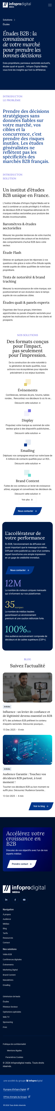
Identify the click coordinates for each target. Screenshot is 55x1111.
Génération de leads (11, 996)
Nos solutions (9, 949)
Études (6, 1001)
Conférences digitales (12, 959)
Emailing (6, 985)
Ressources (8, 938)
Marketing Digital (10, 970)
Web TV (6, 1017)
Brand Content (9, 975)
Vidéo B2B (7, 954)
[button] (49, 5)
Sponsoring (8, 1022)
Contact (6, 942)
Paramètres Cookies (14, 1057)
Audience (7, 919)
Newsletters (8, 980)
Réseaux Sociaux (10, 1007)
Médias (6, 924)
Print (5, 1027)
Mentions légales (14, 1050)
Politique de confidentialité (14, 1044)
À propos (7, 914)
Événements (8, 964)
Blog (5, 928)
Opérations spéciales (12, 1012)
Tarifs (5, 933)
